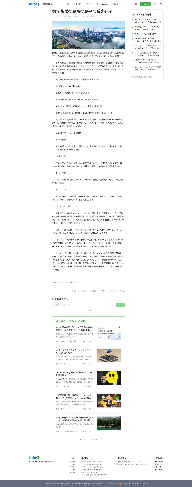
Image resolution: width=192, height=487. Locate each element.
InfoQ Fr (159, 467)
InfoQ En (160, 461)
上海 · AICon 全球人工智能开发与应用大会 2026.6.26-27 (131, 464)
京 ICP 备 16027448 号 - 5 (110, 483)
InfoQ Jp (159, 464)
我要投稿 (72, 464)
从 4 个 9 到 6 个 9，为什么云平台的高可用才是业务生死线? (74, 351)
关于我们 (72, 461)
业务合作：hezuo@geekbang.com (91, 464)
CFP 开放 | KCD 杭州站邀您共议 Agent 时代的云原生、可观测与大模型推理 (148, 47)
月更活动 (77, 4)
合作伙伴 (72, 467)
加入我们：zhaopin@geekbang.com (92, 469)
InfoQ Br (159, 469)
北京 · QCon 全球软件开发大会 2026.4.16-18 (128, 461)
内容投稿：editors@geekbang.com (92, 461)
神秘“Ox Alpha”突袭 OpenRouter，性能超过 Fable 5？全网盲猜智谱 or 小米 (147, 21)
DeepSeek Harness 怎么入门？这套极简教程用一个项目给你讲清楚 (148, 68)
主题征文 (88, 4)
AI (97, 4)
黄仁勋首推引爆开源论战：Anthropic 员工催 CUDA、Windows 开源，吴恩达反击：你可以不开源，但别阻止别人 (74, 396)
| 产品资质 (145, 483)
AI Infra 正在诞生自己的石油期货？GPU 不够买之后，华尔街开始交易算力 (147, 54)
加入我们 (72, 469)
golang (104, 4)
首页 (68, 4)
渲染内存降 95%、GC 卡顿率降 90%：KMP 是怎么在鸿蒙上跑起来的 (147, 61)
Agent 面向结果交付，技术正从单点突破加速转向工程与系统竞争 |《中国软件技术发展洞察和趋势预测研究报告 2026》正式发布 (75, 329)
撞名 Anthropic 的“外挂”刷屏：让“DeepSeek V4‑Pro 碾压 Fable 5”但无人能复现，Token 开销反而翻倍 (148, 40)
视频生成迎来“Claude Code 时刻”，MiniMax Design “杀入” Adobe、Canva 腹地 (146, 28)
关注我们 (72, 472)
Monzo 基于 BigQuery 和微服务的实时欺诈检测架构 (74, 373)
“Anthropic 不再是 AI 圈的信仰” (145, 34)
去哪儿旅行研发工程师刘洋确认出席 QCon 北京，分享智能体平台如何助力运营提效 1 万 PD (75, 419)
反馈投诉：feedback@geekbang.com (92, 467)
